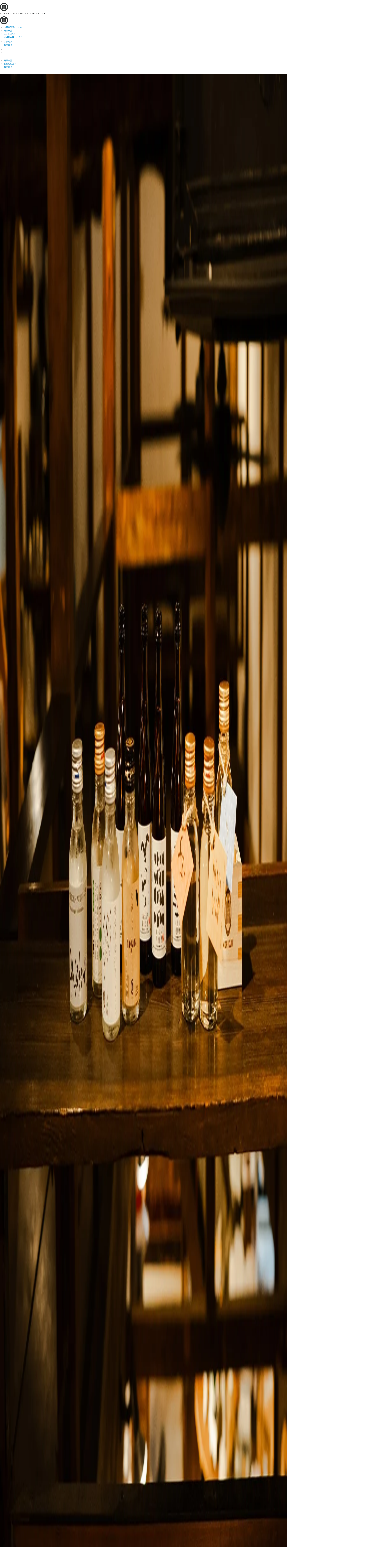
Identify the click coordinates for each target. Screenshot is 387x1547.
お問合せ (8, 45)
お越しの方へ (10, 63)
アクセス (8, 41)
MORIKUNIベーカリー (14, 37)
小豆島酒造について (13, 27)
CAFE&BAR (9, 33)
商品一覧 (8, 30)
